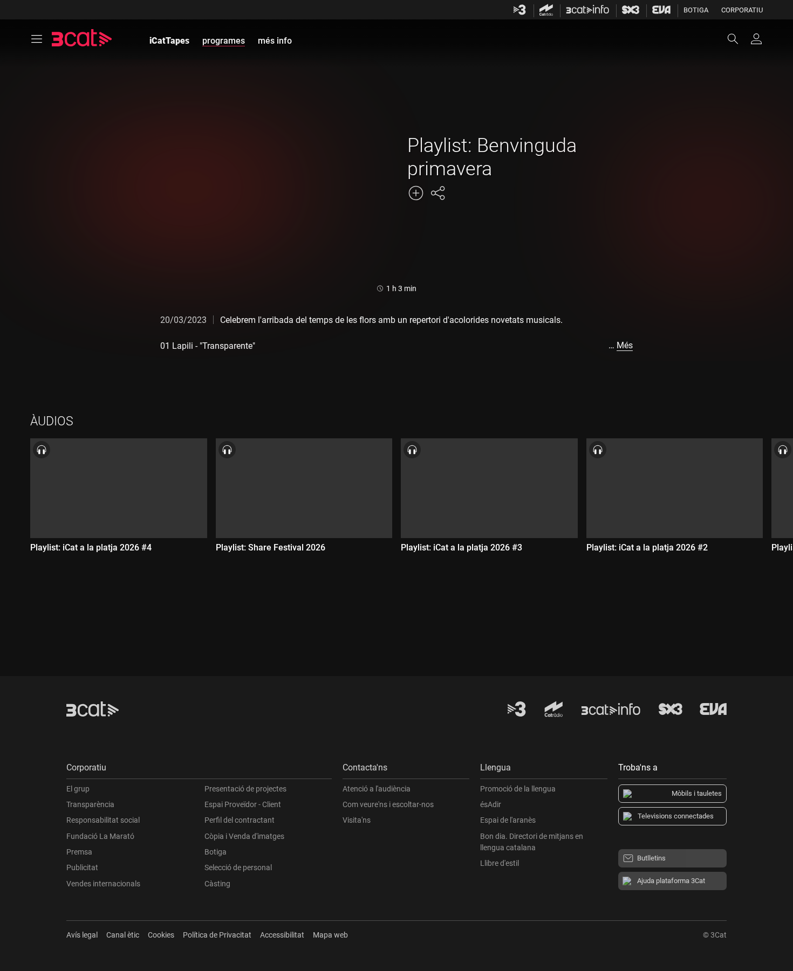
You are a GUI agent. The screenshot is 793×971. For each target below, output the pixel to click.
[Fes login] (756, 38)
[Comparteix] (437, 193)
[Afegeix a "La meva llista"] (416, 193)
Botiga (695, 10)
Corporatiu (742, 10)
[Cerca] (738, 38)
